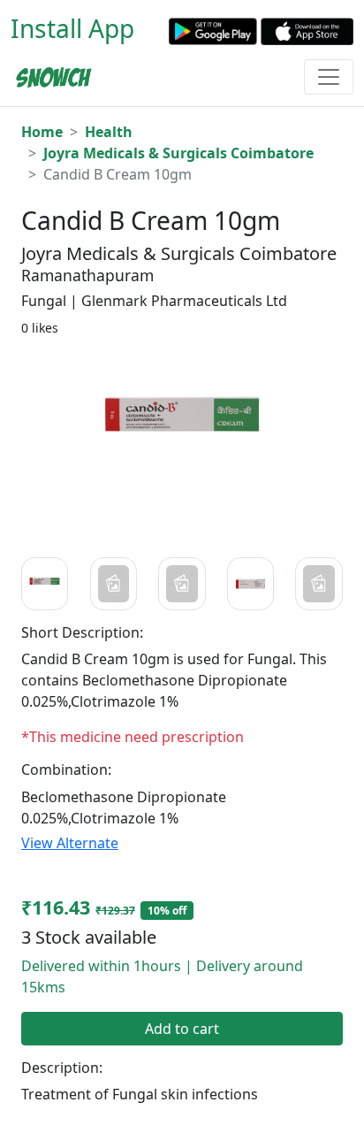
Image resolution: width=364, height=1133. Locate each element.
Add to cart (182, 1028)
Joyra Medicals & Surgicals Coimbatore (178, 153)
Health (109, 132)
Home (42, 132)
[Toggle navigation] (328, 77)
